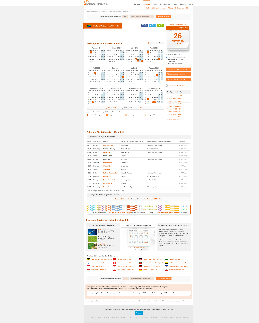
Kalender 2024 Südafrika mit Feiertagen (154, 8)
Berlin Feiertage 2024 (97, 266)
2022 (134, 317)
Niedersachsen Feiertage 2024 (152, 259)
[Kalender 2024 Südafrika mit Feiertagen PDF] (138, 245)
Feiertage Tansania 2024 (174, 114)
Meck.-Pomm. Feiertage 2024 (125, 269)
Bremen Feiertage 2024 (124, 259)
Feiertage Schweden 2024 (174, 106)
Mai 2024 (96, 68)
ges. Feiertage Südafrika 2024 (176, 58)
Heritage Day (107, 176)
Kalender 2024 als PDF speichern (178, 69)
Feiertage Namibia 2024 (174, 109)
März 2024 (135, 48)
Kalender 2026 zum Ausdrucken (169, 213)
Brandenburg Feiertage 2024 (99, 269)
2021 (130, 317)
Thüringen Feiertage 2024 (176, 269)
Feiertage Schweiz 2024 (174, 101)
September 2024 (96, 88)
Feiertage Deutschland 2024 (175, 96)
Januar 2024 (96, 48)
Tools (175, 4)
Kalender (137, 4)
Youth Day (106, 169)
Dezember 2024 (154, 88)
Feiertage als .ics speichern (176, 74)
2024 (143, 317)
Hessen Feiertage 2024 (124, 266)
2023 (138, 317)
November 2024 (135, 88)
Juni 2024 (115, 68)
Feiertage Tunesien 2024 (174, 117)
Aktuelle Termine (169, 317)
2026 (152, 317)
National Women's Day (110, 173)
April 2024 (154, 48)
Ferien (155, 4)
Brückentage (171, 61)
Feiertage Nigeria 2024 (173, 111)
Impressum (114, 317)
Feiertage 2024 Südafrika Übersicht (178, 8)
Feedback (139, 313)
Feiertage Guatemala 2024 (174, 119)
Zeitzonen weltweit (186, 4)
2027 (156, 317)
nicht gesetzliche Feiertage (175, 59)
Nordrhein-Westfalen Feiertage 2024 (153, 263)
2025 (147, 317)
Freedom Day (107, 162)
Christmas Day (107, 183)
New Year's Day (108, 145)
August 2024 (154, 68)
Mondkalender (165, 4)
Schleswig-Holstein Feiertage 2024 (179, 266)
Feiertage (146, 4)
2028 (161, 317)
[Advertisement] (69, 65)
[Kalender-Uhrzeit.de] (86, 3)
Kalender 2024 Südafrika (138, 248)
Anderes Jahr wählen (156, 43)
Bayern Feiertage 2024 (97, 263)
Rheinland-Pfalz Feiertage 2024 (152, 266)
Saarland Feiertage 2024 (150, 269)
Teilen (145, 25)
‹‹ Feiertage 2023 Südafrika (109, 108)
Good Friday (107, 152)
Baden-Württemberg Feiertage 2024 (101, 259)
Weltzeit (178, 317)
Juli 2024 (134, 68)
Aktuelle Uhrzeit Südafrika (176, 85)
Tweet (154, 25)
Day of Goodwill (108, 187)
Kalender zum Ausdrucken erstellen (119, 213)
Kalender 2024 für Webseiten (176, 79)
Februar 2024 (115, 48)
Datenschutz (123, 317)
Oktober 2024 (115, 88)
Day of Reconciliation (110, 180)
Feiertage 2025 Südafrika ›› (142, 108)
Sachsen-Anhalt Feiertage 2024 (178, 263)
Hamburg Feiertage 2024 (124, 263)
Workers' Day (107, 166)
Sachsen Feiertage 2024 (176, 259)
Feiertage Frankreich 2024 (174, 104)
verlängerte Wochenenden (175, 63)
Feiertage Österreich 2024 (174, 98)
